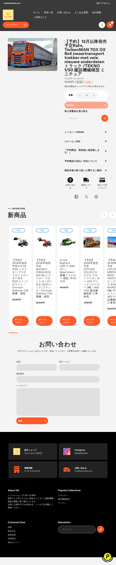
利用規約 (12, 538)
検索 (10, 527)
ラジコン (62, 503)
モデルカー (63, 495)
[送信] (100, 529)
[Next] (112, 215)
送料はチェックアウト (79, 86)
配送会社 (12, 531)
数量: (71, 95)
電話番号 (20, 373)
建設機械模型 (64, 499)
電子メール (64, 361)
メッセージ (21, 385)
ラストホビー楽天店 (33, 453)
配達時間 (12, 535)
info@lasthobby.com (12, 3)
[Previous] (104, 215)
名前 (18, 361)
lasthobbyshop (81, 453)
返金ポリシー (14, 542)
